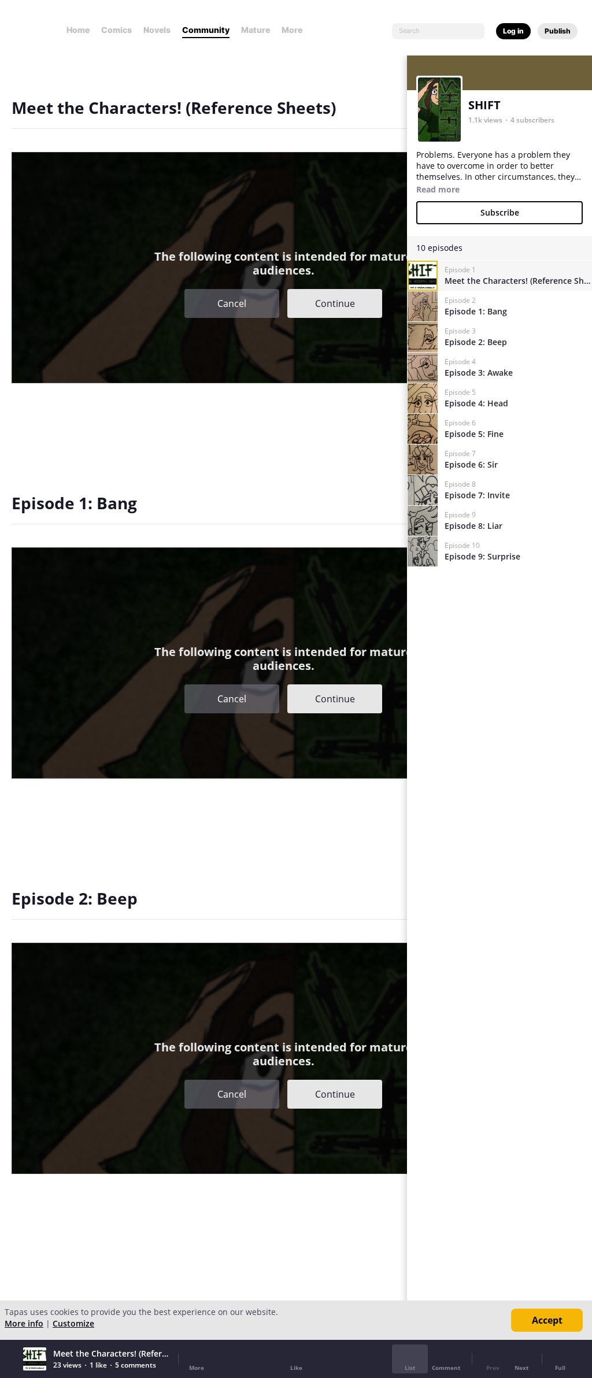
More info (24, 1323)
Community (206, 30)
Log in (513, 31)
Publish (558, 31)
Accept (547, 1320)
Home (78, 30)
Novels (157, 30)
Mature (255, 30)
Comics (116, 30)
